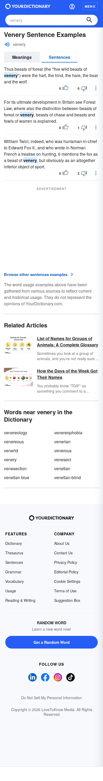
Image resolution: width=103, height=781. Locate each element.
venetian (62, 468)
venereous (14, 442)
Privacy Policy (65, 562)
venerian (62, 442)
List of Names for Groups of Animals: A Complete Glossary (67, 341)
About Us (61, 543)
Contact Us (63, 552)
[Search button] (89, 20)
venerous (63, 450)
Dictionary (13, 543)
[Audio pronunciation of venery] (7, 44)
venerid (11, 450)
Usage (10, 590)
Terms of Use (65, 590)
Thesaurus (14, 552)
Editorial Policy (66, 571)
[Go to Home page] (27, 6)
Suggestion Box (67, 600)
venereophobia (68, 433)
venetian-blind (67, 477)
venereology (15, 433)
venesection (15, 468)
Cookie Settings (67, 581)
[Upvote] (65, 88)
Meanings (22, 57)
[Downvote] (84, 88)
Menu (90, 6)
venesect (62, 459)
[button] (72, 6)
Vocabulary (14, 581)
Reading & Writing (20, 600)
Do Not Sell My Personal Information (51, 697)
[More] (96, 88)
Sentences (59, 57)
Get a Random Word (52, 642)
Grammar (13, 571)
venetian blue (16, 477)
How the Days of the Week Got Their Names (67, 374)
